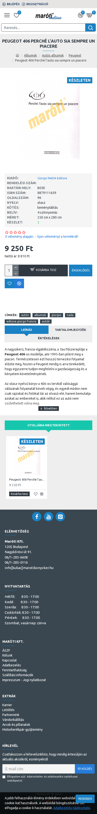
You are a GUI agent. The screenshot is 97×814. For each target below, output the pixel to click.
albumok (40, 315)
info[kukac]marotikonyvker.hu (29, 568)
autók (46, 321)
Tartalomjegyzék (70, 329)
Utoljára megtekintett (49, 425)
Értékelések (49, 338)
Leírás (26, 329)
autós (25, 315)
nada (70, 315)
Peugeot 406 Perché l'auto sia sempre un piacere (27, 479)
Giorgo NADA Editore (52, 178)
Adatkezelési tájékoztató (71, 808)
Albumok (30, 55)
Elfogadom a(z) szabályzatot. (42, 778)
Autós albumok (53, 55)
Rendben (85, 798)
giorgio (56, 315)
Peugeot (75, 55)
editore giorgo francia (21, 321)
